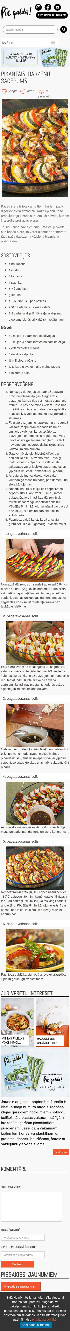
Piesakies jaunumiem (20, 1286)
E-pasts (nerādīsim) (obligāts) (18, 1246)
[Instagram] (38, 7)
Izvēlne (7, 42)
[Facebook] (48, 7)
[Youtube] (57, 7)
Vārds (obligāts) (10, 1229)
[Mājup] (17, 13)
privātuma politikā (44, 1319)
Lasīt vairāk (61, 1152)
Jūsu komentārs (11, 1187)
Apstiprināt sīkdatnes (36, 1325)
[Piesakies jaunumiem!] (52, 15)
